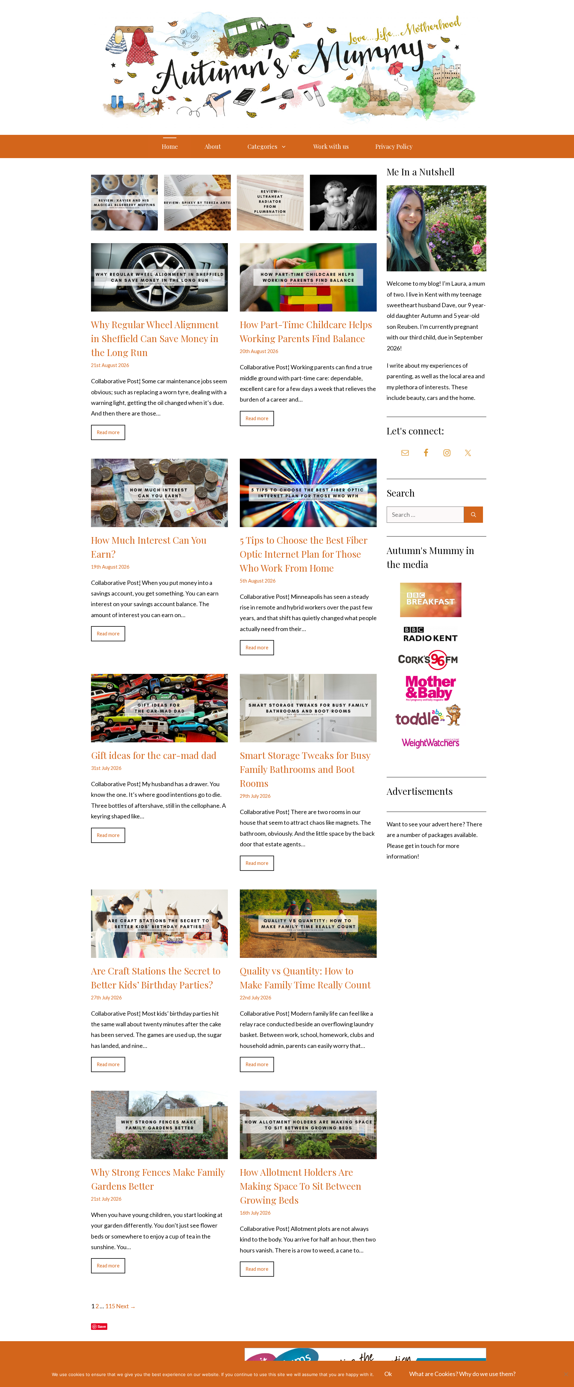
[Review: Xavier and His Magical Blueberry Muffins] (124, 225)
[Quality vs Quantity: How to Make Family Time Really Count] (308, 952)
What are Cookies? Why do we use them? (462, 1373)
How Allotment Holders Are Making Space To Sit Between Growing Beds (300, 1186)
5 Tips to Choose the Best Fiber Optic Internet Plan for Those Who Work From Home (304, 554)
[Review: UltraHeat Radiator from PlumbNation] (270, 225)
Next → (126, 1306)
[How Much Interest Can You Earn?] (159, 521)
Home (170, 146)
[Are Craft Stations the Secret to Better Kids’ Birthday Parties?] (159, 952)
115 (110, 1306)
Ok (388, 1373)
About (213, 146)
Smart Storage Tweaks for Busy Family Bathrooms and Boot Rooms (305, 769)
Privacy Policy (394, 146)
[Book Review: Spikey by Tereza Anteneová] (197, 225)
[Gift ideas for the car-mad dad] (159, 737)
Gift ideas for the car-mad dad (154, 755)
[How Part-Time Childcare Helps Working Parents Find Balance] (308, 306)
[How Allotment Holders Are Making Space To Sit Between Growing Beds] (308, 1153)
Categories (262, 146)
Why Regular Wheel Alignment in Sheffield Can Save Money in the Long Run (155, 338)
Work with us (331, 146)
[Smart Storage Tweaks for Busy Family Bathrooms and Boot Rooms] (308, 737)
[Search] (473, 515)
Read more (108, 432)
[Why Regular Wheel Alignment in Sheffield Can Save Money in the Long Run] (159, 306)
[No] (565, 1374)
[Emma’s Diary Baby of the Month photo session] (343, 225)
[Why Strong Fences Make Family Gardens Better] (159, 1153)
